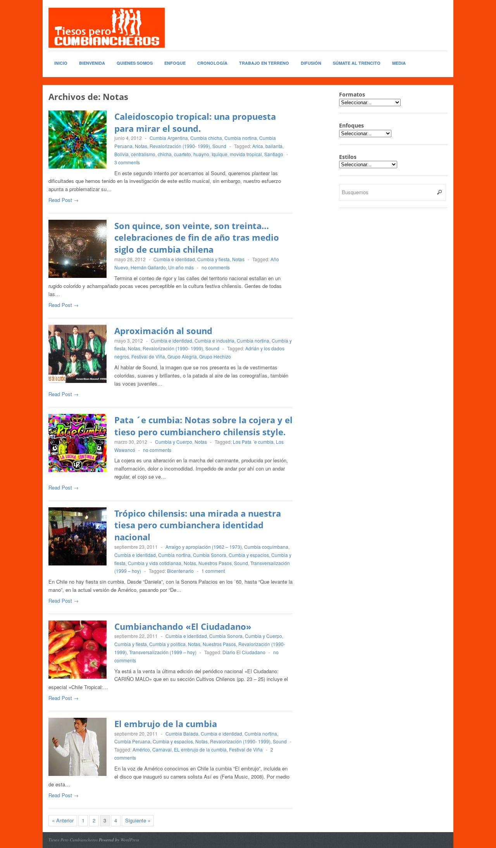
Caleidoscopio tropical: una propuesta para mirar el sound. (195, 122)
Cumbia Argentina (169, 137)
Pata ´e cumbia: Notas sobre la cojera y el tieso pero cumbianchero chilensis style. (203, 426)
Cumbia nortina (240, 137)
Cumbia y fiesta (213, 259)
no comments (216, 267)
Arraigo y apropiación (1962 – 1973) (203, 546)
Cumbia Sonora (209, 555)
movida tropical (246, 154)
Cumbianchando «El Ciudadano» (182, 626)
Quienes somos (135, 63)
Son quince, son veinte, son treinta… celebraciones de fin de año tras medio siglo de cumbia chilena (196, 237)
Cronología (212, 63)
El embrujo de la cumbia (165, 723)
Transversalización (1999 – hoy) (162, 652)
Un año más (181, 267)
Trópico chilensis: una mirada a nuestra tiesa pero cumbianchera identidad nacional (197, 525)
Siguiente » (137, 820)
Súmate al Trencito (357, 63)
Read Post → (63, 199)
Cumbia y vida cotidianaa (154, 563)
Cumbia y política (167, 644)
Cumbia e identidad (174, 259)
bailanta (273, 146)
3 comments (127, 162)
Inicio (60, 63)
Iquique (219, 154)
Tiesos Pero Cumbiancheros (73, 840)
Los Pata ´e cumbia (253, 441)
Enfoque (175, 63)
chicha (165, 154)
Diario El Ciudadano (243, 652)
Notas (141, 146)
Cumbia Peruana (132, 741)
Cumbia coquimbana (266, 546)
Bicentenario (180, 570)
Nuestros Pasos (215, 563)
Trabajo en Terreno (264, 63)
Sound (219, 146)
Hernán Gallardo (148, 267)
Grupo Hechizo (215, 356)
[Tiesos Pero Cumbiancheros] (106, 28)
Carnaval (162, 749)
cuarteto (182, 154)
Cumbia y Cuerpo (173, 441)
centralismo (143, 154)
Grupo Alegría (182, 356)
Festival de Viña (148, 356)
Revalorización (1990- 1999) (180, 146)
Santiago (273, 154)
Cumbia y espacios (249, 555)
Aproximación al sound (163, 330)
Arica (257, 146)
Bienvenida (92, 63)
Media (399, 63)
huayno (201, 154)
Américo (141, 749)
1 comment (213, 570)
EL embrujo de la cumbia (200, 749)
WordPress (130, 840)
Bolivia (121, 154)
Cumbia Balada (181, 733)
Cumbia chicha (206, 137)
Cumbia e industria (214, 340)
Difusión (311, 63)
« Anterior (63, 820)
